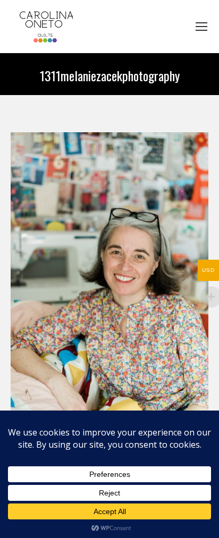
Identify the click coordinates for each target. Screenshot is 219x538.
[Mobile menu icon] (201, 26)
